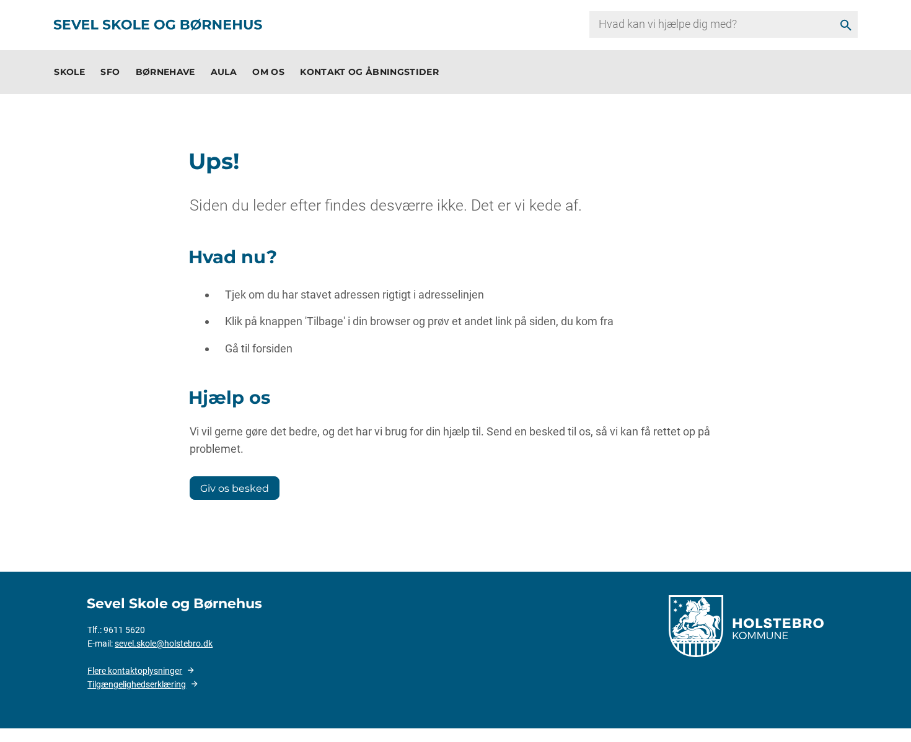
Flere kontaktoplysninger (134, 671)
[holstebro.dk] (746, 625)
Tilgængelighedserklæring (136, 684)
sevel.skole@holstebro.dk (164, 643)
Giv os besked (234, 488)
